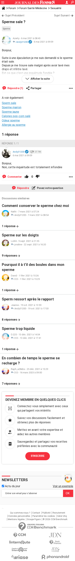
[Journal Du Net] (55, 535)
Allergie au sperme (13, 125)
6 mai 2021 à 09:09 (43, 42)
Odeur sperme (11, 120)
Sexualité (55, 8)
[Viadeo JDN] (55, 549)
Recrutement (59, 513)
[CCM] (20, 535)
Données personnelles (19, 516)
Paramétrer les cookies (43, 516)
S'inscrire (37, 455)
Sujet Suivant (62, 15)
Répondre (23, 188)
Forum (12, 8)
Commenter (14, 176)
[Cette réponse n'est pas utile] (37, 176)
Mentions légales (16, 519)
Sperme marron (11, 107)
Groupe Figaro (34, 519)
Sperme (6, 28)
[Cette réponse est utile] (26, 176)
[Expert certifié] (30, 42)
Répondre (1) (15, 88)
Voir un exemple (63, 486)
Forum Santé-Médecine (33, 8)
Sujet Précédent (14, 15)
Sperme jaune (10, 111)
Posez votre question (49, 188)
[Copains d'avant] (20, 549)
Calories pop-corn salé (16, 116)
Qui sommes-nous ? (20, 513)
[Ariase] (20, 557)
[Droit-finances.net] (55, 542)
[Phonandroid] (55, 557)
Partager (36, 88)
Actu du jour (12, 486)
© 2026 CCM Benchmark (55, 519)
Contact (36, 513)
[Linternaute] (20, 542)
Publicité (46, 513)
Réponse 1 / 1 (10, 143)
